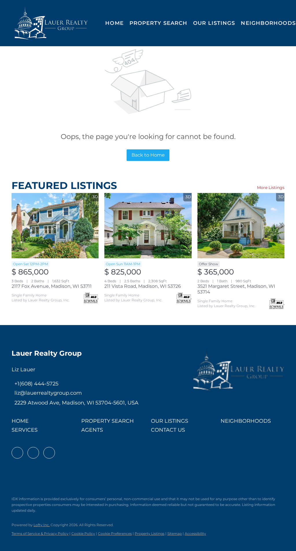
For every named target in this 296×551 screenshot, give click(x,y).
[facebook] (17, 453)
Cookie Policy (83, 533)
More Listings (270, 187)
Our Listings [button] (214, 23)
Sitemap (174, 533)
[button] (51, 23)
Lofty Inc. (42, 525)
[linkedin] (33, 453)
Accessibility (195, 533)
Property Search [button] (159, 23)
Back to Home (148, 155)
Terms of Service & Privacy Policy (40, 533)
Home (114, 23)
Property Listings (149, 533)
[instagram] (49, 453)
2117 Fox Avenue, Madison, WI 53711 (52, 286)
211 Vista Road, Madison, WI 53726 (142, 286)
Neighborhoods (268, 23)
